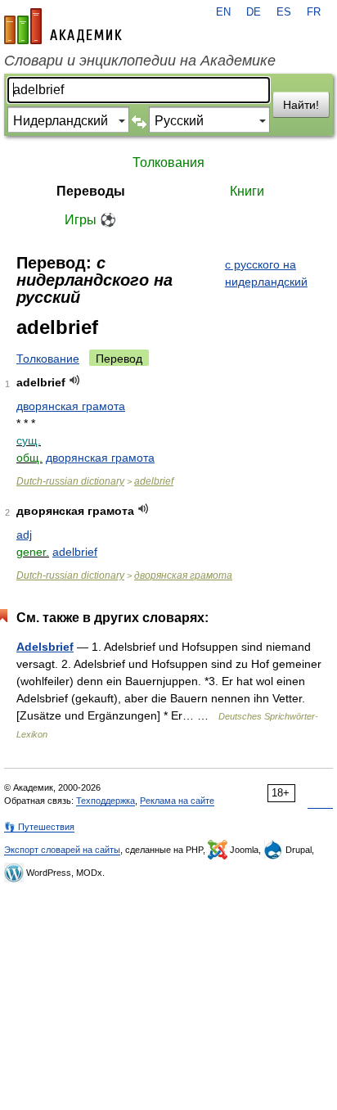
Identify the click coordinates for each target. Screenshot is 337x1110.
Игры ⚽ (90, 220)
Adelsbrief (45, 646)
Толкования (168, 162)
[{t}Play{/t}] (75, 380)
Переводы (90, 191)
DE (253, 12)
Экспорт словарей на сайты (62, 850)
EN (223, 12)
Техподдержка (105, 800)
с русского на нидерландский (266, 273)
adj (24, 534)
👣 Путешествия (39, 827)
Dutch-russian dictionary (70, 481)
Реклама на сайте (177, 800)
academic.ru (63, 26)
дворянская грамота (70, 406)
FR (314, 12)
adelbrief (153, 481)
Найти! (301, 104)
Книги (247, 191)
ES (283, 12)
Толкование (47, 358)
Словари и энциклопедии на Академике (140, 60)
